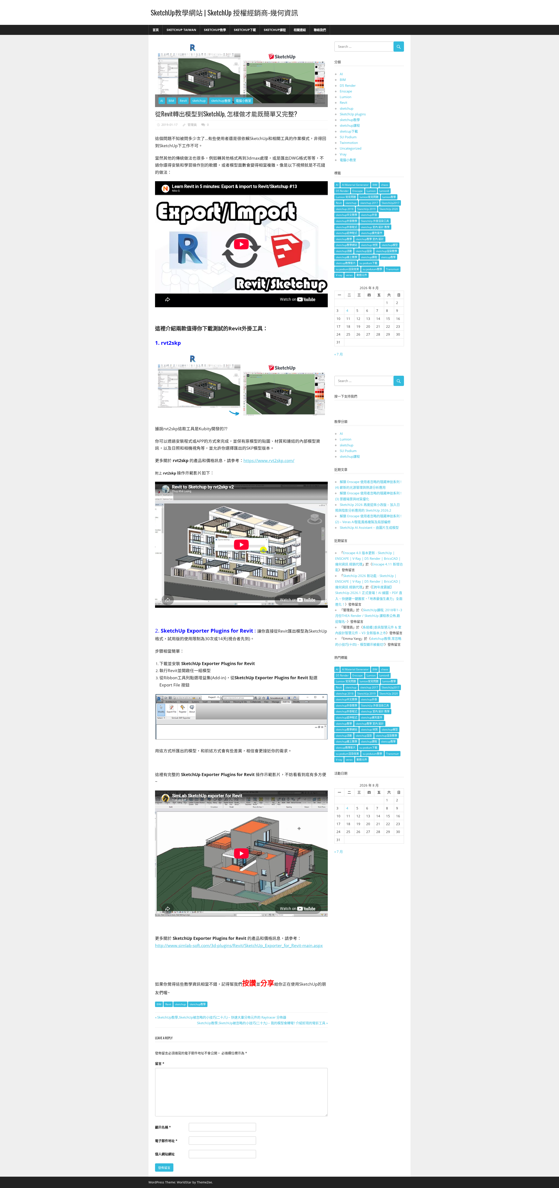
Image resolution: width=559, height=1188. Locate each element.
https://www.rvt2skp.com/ (268, 460)
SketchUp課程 (275, 30)
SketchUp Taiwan (181, 30)
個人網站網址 (165, 1154)
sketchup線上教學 (346, 257)
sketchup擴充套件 (371, 233)
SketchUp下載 (245, 30)
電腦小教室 (243, 101)
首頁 (156, 30)
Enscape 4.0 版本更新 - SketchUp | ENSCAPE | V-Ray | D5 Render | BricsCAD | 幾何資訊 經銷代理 (367, 559)
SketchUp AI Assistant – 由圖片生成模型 (369, 527)
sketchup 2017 (369, 203)
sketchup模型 (390, 245)
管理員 (192, 125)
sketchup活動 (344, 251)
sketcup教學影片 (346, 263)
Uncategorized (350, 148)
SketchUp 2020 (389, 209)
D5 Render (348, 85)
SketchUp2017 (390, 203)
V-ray (339, 275)
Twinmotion (349, 142)
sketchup (199, 101)
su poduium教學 (372, 269)
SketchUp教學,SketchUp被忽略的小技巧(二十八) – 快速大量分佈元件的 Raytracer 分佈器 (221, 1017)
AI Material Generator (355, 185)
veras (349, 275)
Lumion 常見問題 (346, 197)
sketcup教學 (388, 257)
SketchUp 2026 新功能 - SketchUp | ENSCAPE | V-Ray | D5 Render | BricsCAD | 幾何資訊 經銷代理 (367, 581)
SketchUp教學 (215, 30)
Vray (343, 154)
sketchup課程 (350, 125)
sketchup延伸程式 (346, 233)
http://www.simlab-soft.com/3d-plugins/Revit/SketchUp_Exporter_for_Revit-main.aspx (239, 945)
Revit (183, 101)
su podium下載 (368, 263)
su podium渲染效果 (347, 269)
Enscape (346, 91)
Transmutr (392, 269)
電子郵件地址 (166, 1140)
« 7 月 (338, 354)
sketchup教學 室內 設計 (370, 239)
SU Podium (348, 137)
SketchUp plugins (353, 114)
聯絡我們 (320, 30)
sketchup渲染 (364, 251)
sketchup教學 (221, 101)
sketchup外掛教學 (346, 221)
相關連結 (300, 30)
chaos (384, 185)
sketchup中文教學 (346, 215)
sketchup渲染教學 (386, 251)
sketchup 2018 (345, 209)
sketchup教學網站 (346, 245)
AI (161, 101)
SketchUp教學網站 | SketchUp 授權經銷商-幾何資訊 (224, 12)
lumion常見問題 (369, 197)
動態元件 (362, 275)
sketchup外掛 (369, 215)
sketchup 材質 (369, 245)
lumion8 (384, 191)
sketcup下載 (349, 131)
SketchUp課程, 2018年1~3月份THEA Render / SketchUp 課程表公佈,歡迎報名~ (368, 616)
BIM (171, 101)
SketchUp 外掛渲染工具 (375, 221)
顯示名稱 (163, 1127)
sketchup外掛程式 (346, 227)
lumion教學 (389, 197)
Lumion (345, 97)
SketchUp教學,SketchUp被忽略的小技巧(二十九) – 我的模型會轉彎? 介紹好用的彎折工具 (261, 1023)
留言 (159, 1063)
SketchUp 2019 (366, 209)
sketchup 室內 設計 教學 (375, 227)
